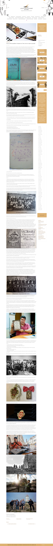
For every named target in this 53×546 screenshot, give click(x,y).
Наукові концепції (18, 16)
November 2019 (40, 209)
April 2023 (39, 159)
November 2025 (40, 131)
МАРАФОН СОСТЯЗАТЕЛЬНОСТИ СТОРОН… (41, 221)
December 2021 (40, 179)
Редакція (43, 7)
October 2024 (39, 143)
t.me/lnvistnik (42, 113)
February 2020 (40, 205)
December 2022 (40, 163)
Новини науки (13, 16)
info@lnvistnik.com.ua (42, 111)
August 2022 (39, 168)
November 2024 (40, 142)
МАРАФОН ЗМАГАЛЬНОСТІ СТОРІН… (41, 41)
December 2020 (40, 192)
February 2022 (40, 176)
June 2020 (39, 200)
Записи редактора (43, 16)
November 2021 (40, 180)
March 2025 (39, 138)
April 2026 (39, 126)
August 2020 (39, 197)
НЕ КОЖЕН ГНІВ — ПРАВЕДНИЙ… (40, 45)
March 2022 (39, 175)
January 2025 (39, 139)
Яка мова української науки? (29, 518)
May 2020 (39, 201)
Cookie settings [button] (39, 544)
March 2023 (39, 160)
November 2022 (40, 164)
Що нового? (28, 16)
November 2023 (40, 151)
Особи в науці (24, 16)
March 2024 (39, 147)
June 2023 (39, 156)
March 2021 (39, 188)
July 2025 (39, 135)
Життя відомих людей (28, 17)
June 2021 (39, 184)
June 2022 (39, 171)
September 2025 (40, 134)
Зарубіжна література (41, 17)
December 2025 (40, 130)
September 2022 (40, 167)
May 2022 (39, 172)
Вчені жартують (37, 16)
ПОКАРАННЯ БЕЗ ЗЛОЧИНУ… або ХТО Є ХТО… (41, 43)
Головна (8, 16)
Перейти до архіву (42, 215)
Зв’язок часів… (8, 518)
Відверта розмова (11, 17)
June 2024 (39, 146)
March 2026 (39, 127)
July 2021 (39, 183)
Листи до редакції (34, 17)
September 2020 (40, 196)
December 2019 (40, 208)
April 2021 (39, 187)
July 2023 (39, 155)
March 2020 (39, 204)
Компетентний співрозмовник (19, 17)
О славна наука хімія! (18, 518)
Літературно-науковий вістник (26, 9)
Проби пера (32, 16)
